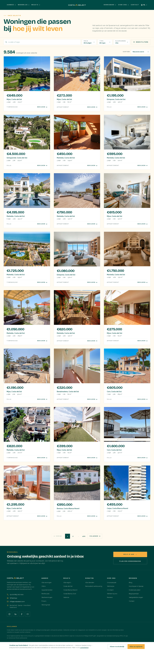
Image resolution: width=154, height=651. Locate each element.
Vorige (59, 536)
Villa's (43, 586)
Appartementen (46, 590)
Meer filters (142, 42)
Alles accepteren (136, 646)
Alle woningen (46, 582)
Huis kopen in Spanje (136, 586)
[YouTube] (27, 614)
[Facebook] (21, 614)
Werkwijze (23, 5)
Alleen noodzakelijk (117, 646)
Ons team (110, 590)
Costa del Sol (67, 586)
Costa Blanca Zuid (69, 593)
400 (83, 536)
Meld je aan (130, 554)
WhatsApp (13, 598)
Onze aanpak (111, 582)
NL (144, 5)
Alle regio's (67, 582)
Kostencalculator (134, 590)
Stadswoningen (46, 597)
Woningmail (45, 605)
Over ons (122, 5)
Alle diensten (89, 582)
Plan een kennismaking (130, 561)
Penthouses (45, 593)
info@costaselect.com (17, 601)
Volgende (94, 536)
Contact (135, 5)
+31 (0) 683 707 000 (16, 594)
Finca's (43, 601)
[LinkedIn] (15, 614)
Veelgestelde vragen (136, 597)
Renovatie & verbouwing (93, 586)
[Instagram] (9, 614)
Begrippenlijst (134, 593)
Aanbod (10, 5)
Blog (130, 582)
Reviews (110, 597)
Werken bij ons (112, 593)
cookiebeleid (84, 647)
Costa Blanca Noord (70, 590)
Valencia (66, 597)
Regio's (34, 5)
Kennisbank (109, 5)
